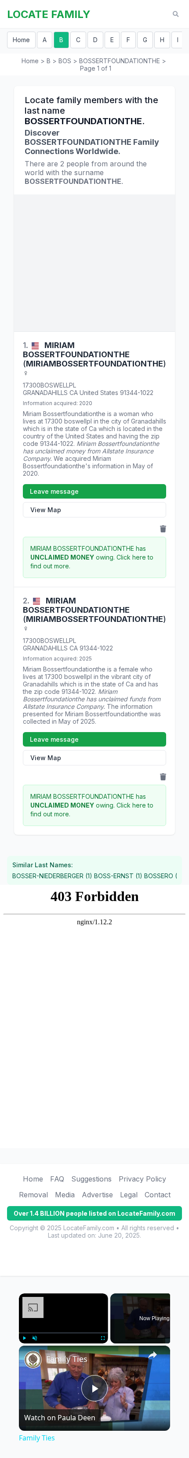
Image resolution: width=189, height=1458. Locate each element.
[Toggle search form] (175, 14)
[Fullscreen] (103, 1338)
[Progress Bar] (63, 1332)
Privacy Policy (142, 1178)
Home (21, 39)
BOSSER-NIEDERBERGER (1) (52, 876)
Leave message (54, 491)
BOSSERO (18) (165, 876)
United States (99, 392)
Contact (158, 1194)
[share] (152, 1355)
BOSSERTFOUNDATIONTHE (119, 61)
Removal (33, 1194)
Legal (129, 1194)
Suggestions (91, 1178)
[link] (33, 1359)
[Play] (24, 1338)
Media (65, 1194)
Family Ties (66, 1359)
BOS (64, 61)
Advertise (97, 1194)
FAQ (57, 1178)
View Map (45, 510)
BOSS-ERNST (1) (118, 876)
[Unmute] (34, 1338)
